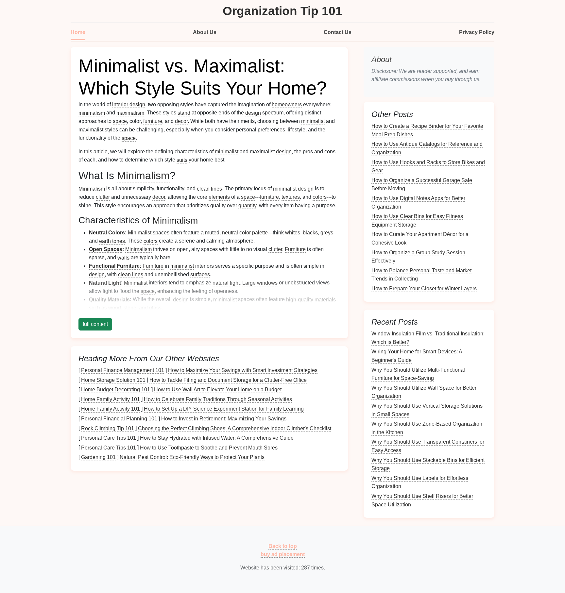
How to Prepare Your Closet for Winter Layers (424, 288)
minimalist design (293, 188)
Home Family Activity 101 (110, 399)
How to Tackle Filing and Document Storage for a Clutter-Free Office (228, 379)
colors (320, 197)
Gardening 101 (98, 457)
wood (114, 308)
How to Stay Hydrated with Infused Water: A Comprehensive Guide (217, 438)
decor (181, 121)
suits (182, 159)
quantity (247, 205)
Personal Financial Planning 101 (119, 418)
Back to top (282, 546)
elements (219, 197)
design (253, 112)
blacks (310, 232)
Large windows (260, 282)
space (120, 121)
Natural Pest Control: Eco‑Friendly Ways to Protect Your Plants (192, 457)
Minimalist (139, 232)
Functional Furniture (114, 266)
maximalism (130, 112)
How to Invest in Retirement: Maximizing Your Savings (223, 418)
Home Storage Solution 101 (113, 379)
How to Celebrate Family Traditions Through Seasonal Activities (218, 399)
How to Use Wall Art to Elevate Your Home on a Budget (218, 389)
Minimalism (143, 175)
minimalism (91, 112)
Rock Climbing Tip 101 (107, 428)
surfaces (200, 274)
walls (123, 257)
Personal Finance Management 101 (122, 370)
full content (95, 324)
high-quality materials (311, 299)
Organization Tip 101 (282, 11)
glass (155, 308)
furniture (152, 121)
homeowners (287, 104)
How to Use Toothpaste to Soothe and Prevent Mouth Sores (209, 447)
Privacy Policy (476, 32)
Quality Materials (109, 299)
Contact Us (337, 32)
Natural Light (105, 282)
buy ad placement (283, 554)
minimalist (313, 121)
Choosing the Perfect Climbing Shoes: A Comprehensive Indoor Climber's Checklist (234, 428)
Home (78, 32)
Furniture (295, 249)
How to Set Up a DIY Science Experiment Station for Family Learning (224, 409)
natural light (226, 282)
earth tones (112, 241)
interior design (128, 104)
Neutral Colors (107, 232)
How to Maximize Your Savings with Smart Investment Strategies (242, 370)
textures (291, 197)
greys (326, 232)
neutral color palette (245, 232)
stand (184, 112)
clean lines (209, 188)
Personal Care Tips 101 (108, 438)
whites (292, 232)
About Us (204, 32)
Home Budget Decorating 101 (115, 389)
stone (130, 308)
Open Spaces (105, 249)
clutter (103, 197)
